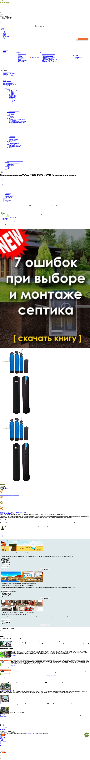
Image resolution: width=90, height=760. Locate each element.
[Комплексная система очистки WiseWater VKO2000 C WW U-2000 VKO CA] (15, 373)
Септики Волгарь (12, 97)
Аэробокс (4, 33)
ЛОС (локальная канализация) (8, 75)
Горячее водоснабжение (6, 622)
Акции (28, 57)
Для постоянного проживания (8, 83)
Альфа (4, 31)
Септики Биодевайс (12, 95)
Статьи (76, 58)
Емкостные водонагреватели (14, 129)
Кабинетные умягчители (13, 139)
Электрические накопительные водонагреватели (17, 121)
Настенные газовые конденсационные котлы (17, 123)
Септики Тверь (11, 104)
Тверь (4, 45)
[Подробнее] (13, 646)
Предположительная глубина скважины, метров (10, 589)
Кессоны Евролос (12, 117)
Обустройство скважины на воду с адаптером (50, 61)
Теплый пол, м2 (4, 620)
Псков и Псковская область (6, 18)
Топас (4, 48)
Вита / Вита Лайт (6, 36)
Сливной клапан (5, 595)
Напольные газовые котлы (13, 125)
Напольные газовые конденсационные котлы (17, 126)
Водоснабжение (21, 61)
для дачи (36, 733)
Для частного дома (6, 79)
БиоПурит (4, 35)
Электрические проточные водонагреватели (17, 122)
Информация (75, 55)
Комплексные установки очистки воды (16, 132)
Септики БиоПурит (12, 96)
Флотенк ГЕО (5, 50)
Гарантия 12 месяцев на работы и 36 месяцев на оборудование (11, 506)
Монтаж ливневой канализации (47, 58)
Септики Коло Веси (12, 100)
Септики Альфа (11, 92)
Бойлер (3, 623)
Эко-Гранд (4, 51)
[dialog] (45, 25)
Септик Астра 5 (5, 226)
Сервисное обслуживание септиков (48, 54)
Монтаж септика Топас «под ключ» (6, 702)
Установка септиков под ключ (47, 56)
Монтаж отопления (64, 58)
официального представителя (46, 214)
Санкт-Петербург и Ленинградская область (9, 19)
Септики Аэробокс (12, 94)
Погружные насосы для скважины (15, 145)
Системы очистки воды (13, 131)
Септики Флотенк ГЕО (13, 109)
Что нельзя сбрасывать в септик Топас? (9, 221)
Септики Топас (11, 106)
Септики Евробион (12, 98)
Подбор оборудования (4, 742)
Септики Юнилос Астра (6, 225)
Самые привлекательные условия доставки (8, 500)
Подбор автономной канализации (48, 55)
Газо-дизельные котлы (13, 127)
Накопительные (5, 74)
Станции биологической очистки (9, 73)
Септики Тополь (12, 107)
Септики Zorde (11, 91)
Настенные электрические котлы (14, 124)
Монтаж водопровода (64, 57)
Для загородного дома (7, 81)
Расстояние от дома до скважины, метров (8, 591)
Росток (4, 43)
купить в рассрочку (25, 211)
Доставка (2, 744)
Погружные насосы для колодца (14, 146)
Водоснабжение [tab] (5, 536)
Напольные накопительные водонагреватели (17, 119)
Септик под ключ (13, 217)
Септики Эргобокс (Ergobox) (14, 111)
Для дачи (4, 80)
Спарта (4, 44)
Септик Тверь (4, 224)
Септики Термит (12, 105)
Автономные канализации (7, 72)
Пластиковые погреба (22, 54)
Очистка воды (20, 57)
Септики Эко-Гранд (12, 110)
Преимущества (3, 741)
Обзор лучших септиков (6, 220)
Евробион (4, 38)
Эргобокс (4, 52)
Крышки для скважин (13, 148)
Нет (3, 14)
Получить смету (45, 569)
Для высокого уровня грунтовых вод (9, 84)
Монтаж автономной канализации (67, 56)
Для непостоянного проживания (8, 82)
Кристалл (4, 42)
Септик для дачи (5, 218)
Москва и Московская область (7, 17)
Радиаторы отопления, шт (6, 618)
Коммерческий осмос (12, 140)
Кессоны (19, 55)
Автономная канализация (7, 223)
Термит (4, 46)
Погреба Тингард (12, 114)
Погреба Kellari (11, 113)
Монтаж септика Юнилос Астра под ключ (7, 714)
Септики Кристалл (12, 101)
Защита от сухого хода (6, 594)
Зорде (4, 40)
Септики (2, 28)
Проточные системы (12, 134)
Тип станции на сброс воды (6, 566)
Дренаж (19, 59)
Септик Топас (4, 219)
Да (1, 14)
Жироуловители (21, 58)
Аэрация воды (11, 135)
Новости (76, 57)
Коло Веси (4, 41)
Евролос (4, 39)
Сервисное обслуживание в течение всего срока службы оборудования (13, 512)
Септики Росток (12, 102)
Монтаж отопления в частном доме (48, 57)
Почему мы (34, 57)
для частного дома (31, 733)
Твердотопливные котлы (13, 128)
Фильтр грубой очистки (6, 593)
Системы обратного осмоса (13, 138)
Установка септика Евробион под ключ (7, 690)
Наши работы (61, 54)
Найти (2, 172)
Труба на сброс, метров (5, 564)
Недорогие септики (6, 85)
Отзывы (38, 57)
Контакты (80, 57)
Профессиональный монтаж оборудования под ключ (9, 495)
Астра (4, 32)
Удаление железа (12, 136)
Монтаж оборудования (4, 743)
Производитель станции (5, 558)
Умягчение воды (12, 137)
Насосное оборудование (22, 60)
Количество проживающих (6, 560)
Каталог (6, 88)
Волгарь (4, 37)
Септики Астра (11, 93)
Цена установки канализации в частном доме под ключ (12, 227)
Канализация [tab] (4, 535)
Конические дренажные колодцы (15, 143)
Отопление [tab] (4, 537)
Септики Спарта (12, 103)
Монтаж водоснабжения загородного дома (49, 59)
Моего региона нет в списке (7, 20)
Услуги (41, 52)
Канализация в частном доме (7, 222)
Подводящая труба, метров (6, 562)
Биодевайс (4, 34)
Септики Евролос (12, 99)
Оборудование (19, 52)
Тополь (4, 49)
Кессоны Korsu (11, 116)
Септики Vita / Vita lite (13, 90)
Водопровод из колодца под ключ (48, 60)
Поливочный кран (5, 596)
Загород (4, 733)
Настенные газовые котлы (13, 120)
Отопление (20, 56)
